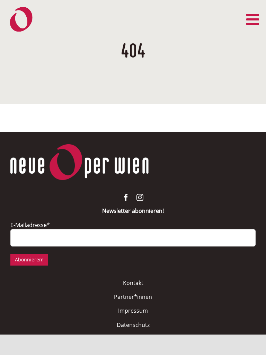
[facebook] (126, 197)
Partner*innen (133, 297)
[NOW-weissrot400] (79, 147)
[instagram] (139, 197)
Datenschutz (133, 325)
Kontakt (133, 283)
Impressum (133, 310)
